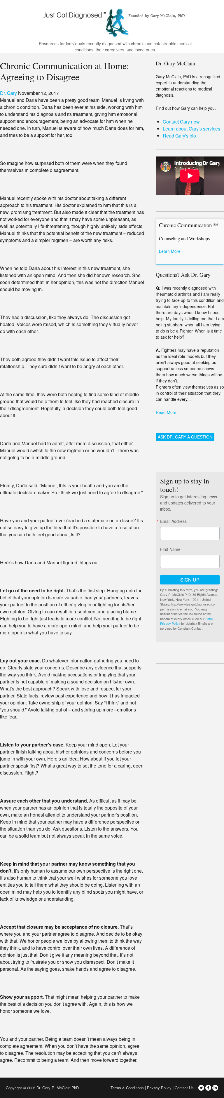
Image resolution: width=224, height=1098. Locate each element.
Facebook (208, 1088)
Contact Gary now (181, 121)
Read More (166, 412)
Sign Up (190, 579)
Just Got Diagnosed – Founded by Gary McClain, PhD (112, 20)
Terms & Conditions (127, 1087)
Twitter (201, 1088)
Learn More (170, 251)
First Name (170, 549)
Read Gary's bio (179, 135)
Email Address (173, 521)
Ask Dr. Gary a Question (185, 437)
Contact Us (184, 1087)
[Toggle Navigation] (216, 21)
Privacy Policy (159, 1087)
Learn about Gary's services (191, 128)
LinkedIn (215, 1088)
